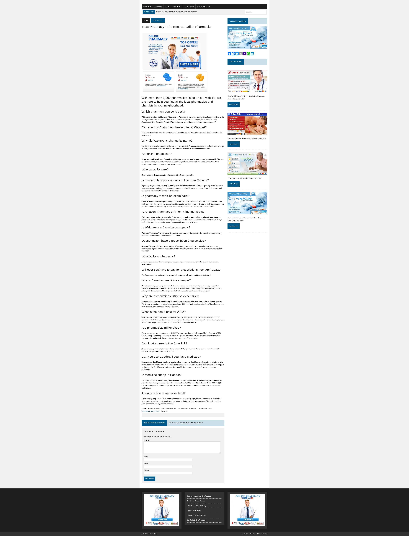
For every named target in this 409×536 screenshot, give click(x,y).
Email (146, 463)
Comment (147, 440)
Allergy (147, 7)
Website (146, 470)
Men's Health (203, 7)
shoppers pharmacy (205, 408)
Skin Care (189, 7)
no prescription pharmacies (187, 408)
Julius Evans (155, 411)
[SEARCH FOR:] (255, 12)
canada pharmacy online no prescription (162, 408)
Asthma (158, 7)
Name (146, 456)
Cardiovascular (173, 7)
